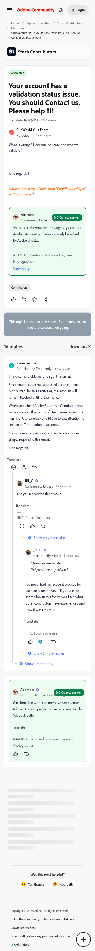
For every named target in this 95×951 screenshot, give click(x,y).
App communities (38, 23)
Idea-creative (26, 363)
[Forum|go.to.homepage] (36, 10)
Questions (17, 28)
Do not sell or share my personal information (40, 936)
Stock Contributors (70, 23)
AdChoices (22, 945)
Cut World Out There (32, 129)
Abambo (27, 214)
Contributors (19, 287)
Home (15, 23)
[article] (47, 416)
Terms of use (52, 919)
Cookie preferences (23, 928)
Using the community (25, 919)
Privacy (69, 919)
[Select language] (61, 10)
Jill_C (29, 480)
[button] (9, 11)
